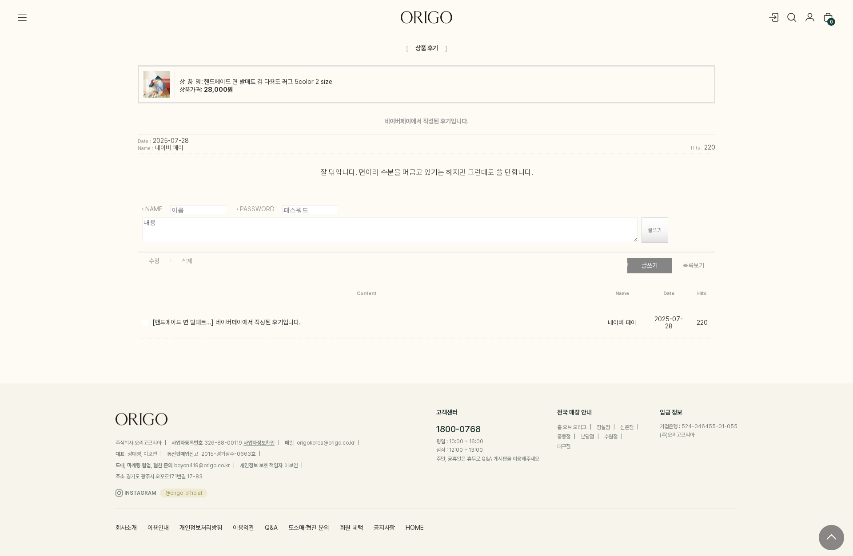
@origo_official (183, 493)
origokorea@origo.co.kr (326, 443)
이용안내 (158, 527)
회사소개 (126, 527)
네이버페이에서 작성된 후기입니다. (258, 322)
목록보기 (693, 265)
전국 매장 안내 (574, 412)
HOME (415, 527)
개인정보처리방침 (200, 527)
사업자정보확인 (259, 443)
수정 (154, 261)
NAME (154, 209)
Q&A (271, 527)
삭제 (187, 261)
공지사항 (384, 527)
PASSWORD (257, 209)
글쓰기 (650, 265)
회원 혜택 (351, 527)
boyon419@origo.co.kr (202, 465)
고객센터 (447, 412)
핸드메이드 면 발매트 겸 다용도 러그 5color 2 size (268, 81)
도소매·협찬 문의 (308, 527)
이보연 (291, 465)
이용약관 (243, 527)
